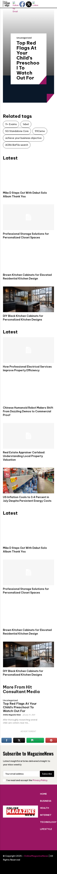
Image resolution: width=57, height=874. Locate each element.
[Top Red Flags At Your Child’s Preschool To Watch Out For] (47, 700)
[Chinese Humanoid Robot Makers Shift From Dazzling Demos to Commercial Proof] (28, 391)
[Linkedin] (24, 840)
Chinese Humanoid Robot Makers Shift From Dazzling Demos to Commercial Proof (28, 411)
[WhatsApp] (50, 840)
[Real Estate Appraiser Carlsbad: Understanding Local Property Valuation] (28, 436)
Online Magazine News (12, 715)
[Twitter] (41, 840)
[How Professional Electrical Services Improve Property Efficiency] (28, 350)
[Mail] (33, 840)
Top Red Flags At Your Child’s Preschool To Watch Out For (28, 60)
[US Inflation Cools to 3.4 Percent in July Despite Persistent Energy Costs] (28, 480)
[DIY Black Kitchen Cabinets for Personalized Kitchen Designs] (28, 299)
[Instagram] (15, 840)
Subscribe (47, 774)
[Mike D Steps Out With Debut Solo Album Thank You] (28, 176)
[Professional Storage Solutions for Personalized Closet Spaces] (28, 217)
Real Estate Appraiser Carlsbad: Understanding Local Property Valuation (24, 456)
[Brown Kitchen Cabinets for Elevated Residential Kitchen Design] (28, 258)
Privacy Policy (40, 780)
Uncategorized (24, 37)
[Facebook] (6, 840)
